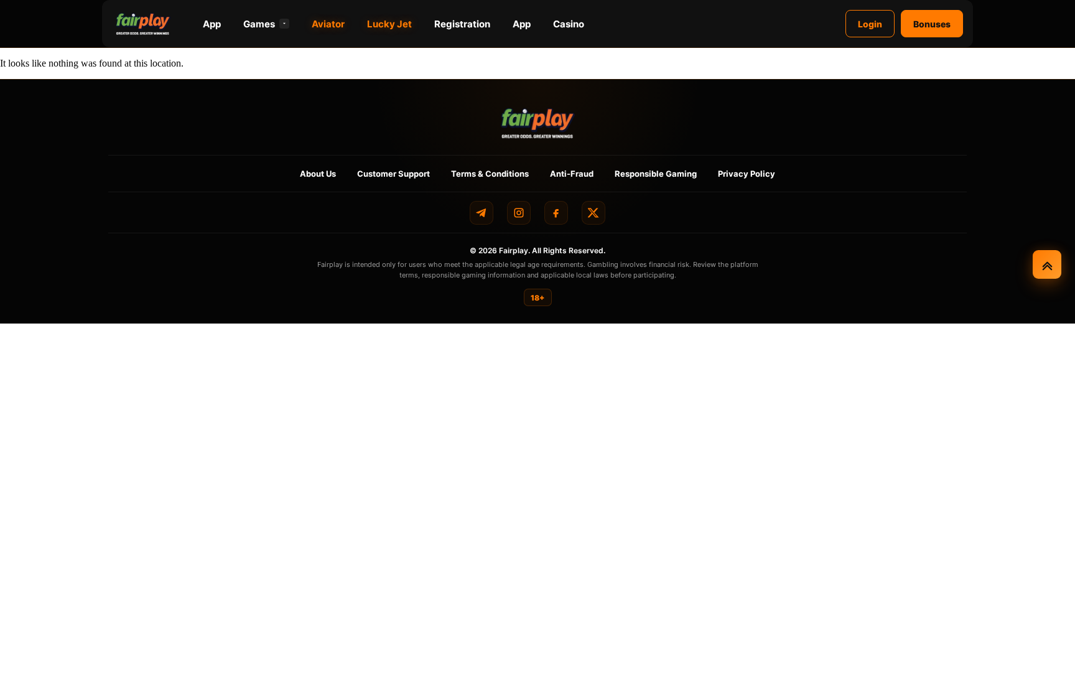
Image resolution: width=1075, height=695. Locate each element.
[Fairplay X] (593, 213)
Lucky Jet (389, 24)
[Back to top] (1047, 264)
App (212, 24)
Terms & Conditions (490, 174)
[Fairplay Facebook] (556, 213)
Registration (462, 24)
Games (259, 24)
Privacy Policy (746, 174)
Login (870, 24)
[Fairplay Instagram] (519, 213)
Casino (568, 24)
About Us (318, 174)
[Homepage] (143, 23)
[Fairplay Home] (538, 123)
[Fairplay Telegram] (481, 213)
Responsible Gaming (656, 174)
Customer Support (393, 174)
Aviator (328, 24)
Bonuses (932, 24)
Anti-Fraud (571, 174)
